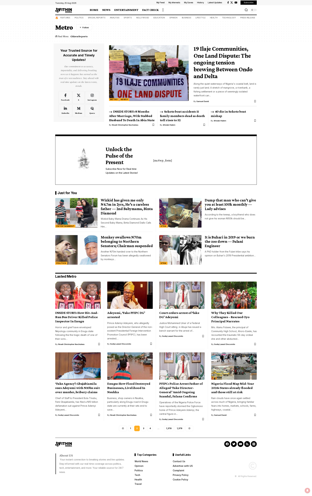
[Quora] (92, 110)
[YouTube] (236, 2)
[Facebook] (228, 2)
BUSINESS (186, 17)
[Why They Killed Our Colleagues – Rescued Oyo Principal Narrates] (234, 295)
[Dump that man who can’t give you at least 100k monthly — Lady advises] (180, 213)
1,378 (168, 428)
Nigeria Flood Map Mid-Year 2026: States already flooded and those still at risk (232, 388)
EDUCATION (159, 17)
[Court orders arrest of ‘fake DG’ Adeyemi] (182, 295)
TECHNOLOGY (229, 17)
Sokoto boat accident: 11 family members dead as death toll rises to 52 (182, 116)
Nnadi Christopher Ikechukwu (125, 125)
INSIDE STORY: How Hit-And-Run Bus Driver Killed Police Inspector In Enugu (76, 317)
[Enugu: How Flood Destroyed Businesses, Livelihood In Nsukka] (130, 366)
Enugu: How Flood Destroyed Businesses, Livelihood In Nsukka (128, 388)
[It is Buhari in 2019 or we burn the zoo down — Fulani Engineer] (180, 250)
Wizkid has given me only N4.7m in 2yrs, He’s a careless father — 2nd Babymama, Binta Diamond (127, 206)
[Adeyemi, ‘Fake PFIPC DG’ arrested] (130, 295)
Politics (61, 263)
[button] (163, 10)
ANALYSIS (114, 17)
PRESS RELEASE (247, 17)
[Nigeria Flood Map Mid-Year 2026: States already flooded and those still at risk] (234, 366)
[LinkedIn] (65, 110)
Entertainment (65, 226)
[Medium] (78, 110)
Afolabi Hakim (169, 125)
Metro (114, 99)
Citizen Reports (79, 36)
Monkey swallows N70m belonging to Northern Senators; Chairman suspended (127, 241)
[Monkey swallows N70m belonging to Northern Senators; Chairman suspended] (76, 250)
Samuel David (202, 101)
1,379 (179, 428)
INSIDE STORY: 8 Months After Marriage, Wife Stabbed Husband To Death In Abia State (132, 116)
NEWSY (124, 99)
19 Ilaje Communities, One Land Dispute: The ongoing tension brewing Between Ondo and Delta (223, 62)
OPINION (173, 17)
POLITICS (79, 17)
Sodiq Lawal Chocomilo (120, 344)
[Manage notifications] (307, 490)
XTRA (163, 226)
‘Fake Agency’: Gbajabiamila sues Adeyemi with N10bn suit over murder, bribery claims (77, 388)
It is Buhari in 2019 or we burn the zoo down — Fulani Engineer (230, 241)
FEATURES (65, 17)
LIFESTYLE (200, 17)
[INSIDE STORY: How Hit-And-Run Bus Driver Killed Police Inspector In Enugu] (78, 295)
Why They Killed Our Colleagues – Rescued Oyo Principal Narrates (230, 317)
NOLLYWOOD (142, 17)
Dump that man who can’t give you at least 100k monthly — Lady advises (230, 204)
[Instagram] (92, 97)
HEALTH (214, 17)
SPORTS (128, 17)
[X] (232, 2)
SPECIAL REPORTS (96, 17)
